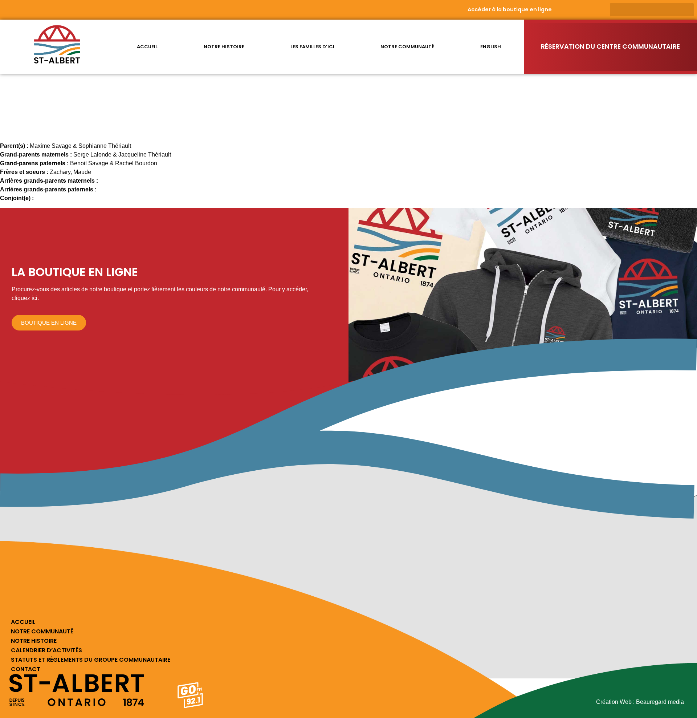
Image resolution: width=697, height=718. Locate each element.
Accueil (147, 46)
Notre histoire (224, 46)
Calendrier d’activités (46, 650)
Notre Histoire (34, 641)
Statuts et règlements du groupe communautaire (90, 660)
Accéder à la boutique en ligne (510, 9)
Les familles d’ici (312, 46)
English (490, 46)
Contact (25, 669)
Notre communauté (407, 46)
